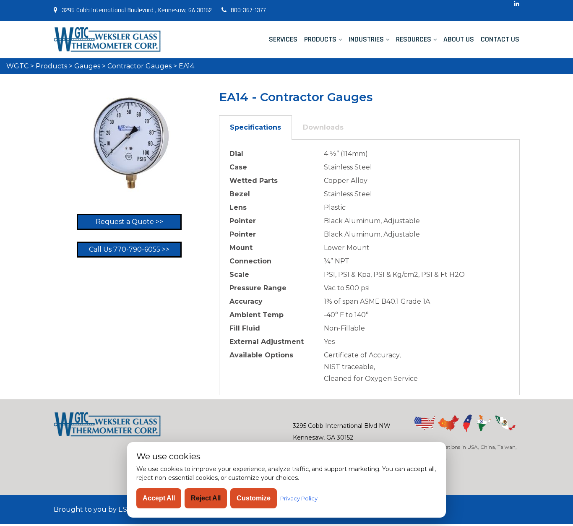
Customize (254, 498)
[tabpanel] (369, 267)
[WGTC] (107, 39)
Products (320, 39)
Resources (413, 39)
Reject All (206, 498)
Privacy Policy (299, 498)
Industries (366, 39)
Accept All (159, 498)
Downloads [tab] (323, 127)
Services (283, 39)
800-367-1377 (248, 10)
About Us (458, 39)
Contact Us (500, 39)
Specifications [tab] (255, 127)
